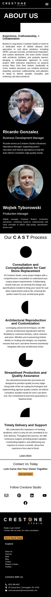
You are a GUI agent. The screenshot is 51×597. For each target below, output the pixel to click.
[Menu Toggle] (47, 4)
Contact (8, 562)
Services (8, 554)
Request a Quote (11, 564)
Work (7, 557)
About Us (8, 551)
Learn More (25, 455)
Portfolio (8, 567)
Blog (7, 559)
